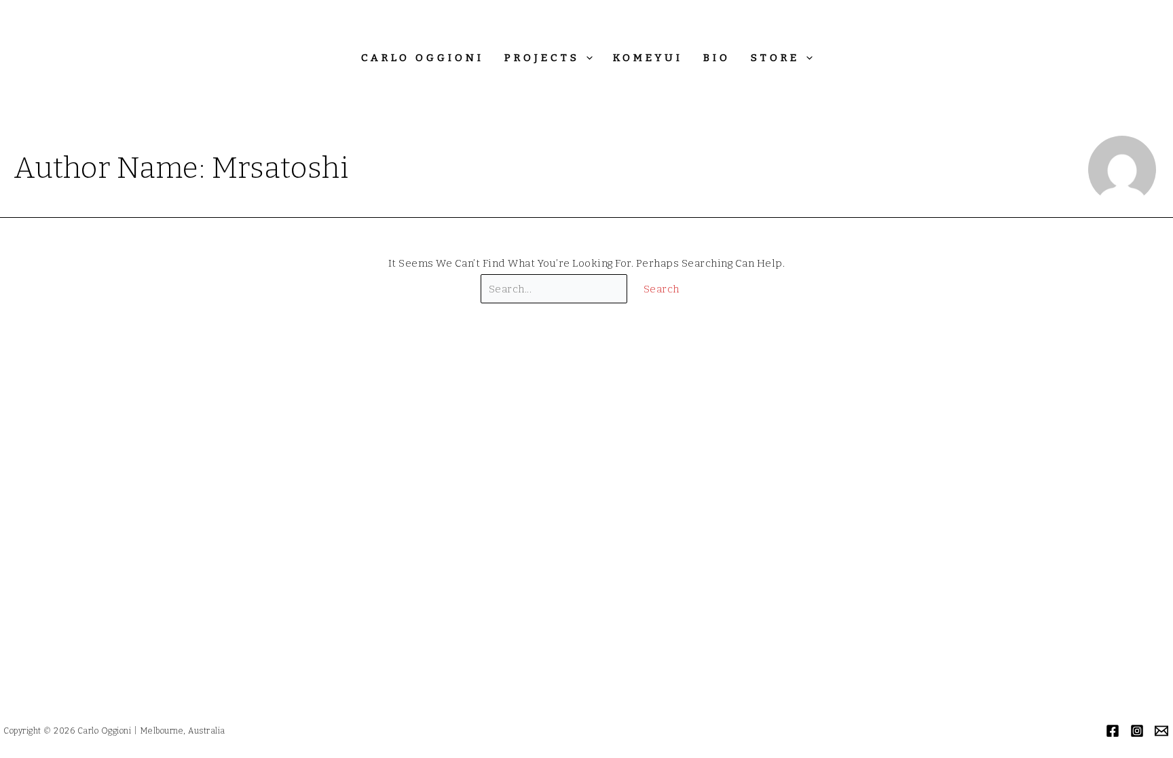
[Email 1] (1161, 731)
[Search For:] (555, 289)
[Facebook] (1112, 731)
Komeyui (648, 58)
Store (775, 58)
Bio (716, 58)
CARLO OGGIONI (422, 58)
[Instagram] (1137, 731)
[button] (586, 57)
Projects (542, 58)
